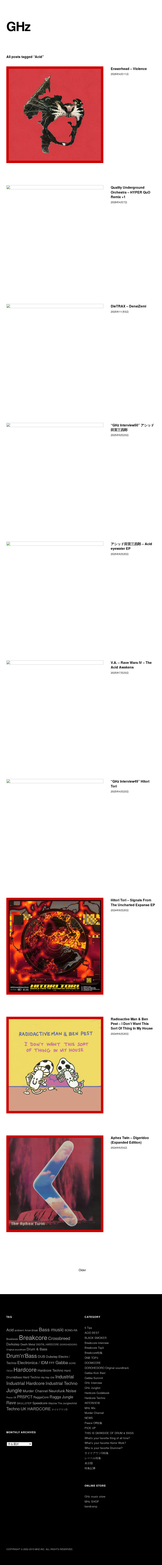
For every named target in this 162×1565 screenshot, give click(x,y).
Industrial (64, 1376)
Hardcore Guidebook (97, 1393)
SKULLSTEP (24, 1403)
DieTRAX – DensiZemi (128, 306)
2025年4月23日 (120, 791)
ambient (19, 1330)
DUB (41, 1356)
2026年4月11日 (120, 74)
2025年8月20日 (120, 554)
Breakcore (33, 1337)
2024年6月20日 (120, 1033)
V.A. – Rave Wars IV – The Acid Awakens (131, 665)
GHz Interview (93, 1383)
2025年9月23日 (120, 435)
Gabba (61, 1362)
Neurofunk (57, 1390)
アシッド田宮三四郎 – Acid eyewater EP (131, 546)
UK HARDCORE (36, 1408)
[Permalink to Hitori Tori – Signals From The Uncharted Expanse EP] (54, 946)
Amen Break (31, 1330)
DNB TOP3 (91, 1358)
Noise (71, 1390)
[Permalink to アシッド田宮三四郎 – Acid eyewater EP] (54, 590)
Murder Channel (35, 1390)
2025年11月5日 (120, 311)
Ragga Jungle (61, 1396)
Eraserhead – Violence (129, 68)
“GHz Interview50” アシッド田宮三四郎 (132, 427)
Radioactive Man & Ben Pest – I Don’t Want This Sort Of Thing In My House (132, 1024)
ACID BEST (92, 1333)
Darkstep (13, 1344)
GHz (18, 26)
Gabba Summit (94, 1378)
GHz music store (95, 1496)
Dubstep (52, 1356)
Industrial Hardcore (25, 1383)
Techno (13, 1408)
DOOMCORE (93, 1363)
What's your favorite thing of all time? (107, 1438)
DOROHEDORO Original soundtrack (107, 1368)
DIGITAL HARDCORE (47, 1344)
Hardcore (25, 1369)
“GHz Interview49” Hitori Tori (130, 783)
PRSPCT (24, 1396)
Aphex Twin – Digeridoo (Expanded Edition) (130, 1140)
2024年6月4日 (119, 1147)
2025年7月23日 (120, 672)
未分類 (89, 1463)
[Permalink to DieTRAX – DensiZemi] (54, 352)
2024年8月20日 (120, 910)
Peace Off (11, 1397)
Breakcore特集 (94, 1353)
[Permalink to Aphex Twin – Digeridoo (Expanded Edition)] (54, 1183)
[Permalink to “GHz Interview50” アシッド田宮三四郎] (54, 471)
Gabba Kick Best (95, 1373)
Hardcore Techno (50, 1370)
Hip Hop (45, 1377)
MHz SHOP (92, 1501)
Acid (10, 1329)
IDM (52, 1377)
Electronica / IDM (32, 1362)
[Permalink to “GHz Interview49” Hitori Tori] (54, 827)
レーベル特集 (93, 1458)
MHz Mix (90, 1408)
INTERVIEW (92, 1403)
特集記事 (90, 1468)
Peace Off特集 (93, 1423)
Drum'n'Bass (21, 1355)
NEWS (89, 1418)
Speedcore (39, 1403)
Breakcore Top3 (94, 1348)
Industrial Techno (61, 1383)
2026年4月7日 (119, 202)
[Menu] (11, 6)
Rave (11, 1402)
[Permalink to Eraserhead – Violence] (54, 114)
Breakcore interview (97, 1343)
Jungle (14, 1390)
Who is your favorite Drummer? (104, 1448)
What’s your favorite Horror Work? (105, 1443)
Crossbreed (59, 1338)
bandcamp (91, 1506)
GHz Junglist (92, 1388)
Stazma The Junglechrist (62, 1403)
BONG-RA (71, 1330)
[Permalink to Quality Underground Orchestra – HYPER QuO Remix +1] (54, 233)
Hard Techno (31, 1377)
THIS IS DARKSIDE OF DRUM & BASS (109, 1433)
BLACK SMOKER (96, 1338)
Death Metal (27, 1344)
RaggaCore (41, 1397)
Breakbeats (12, 1339)
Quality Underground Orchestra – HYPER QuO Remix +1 (130, 192)
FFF (52, 1363)
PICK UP (90, 1428)
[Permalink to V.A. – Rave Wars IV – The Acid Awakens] (54, 708)
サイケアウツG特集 (97, 1453)
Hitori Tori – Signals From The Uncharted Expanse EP (133, 902)
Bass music (51, 1329)
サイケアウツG (60, 1409)
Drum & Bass (37, 1348)
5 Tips (88, 1328)
